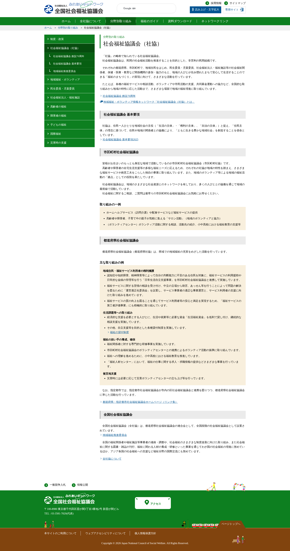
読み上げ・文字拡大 (207, 9)
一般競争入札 (58, 484)
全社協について (90, 21)
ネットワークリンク (215, 21)
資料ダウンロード (180, 21)
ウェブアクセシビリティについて (105, 533)
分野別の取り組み (68, 27)
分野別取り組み (120, 21)
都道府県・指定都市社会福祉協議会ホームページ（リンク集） (140, 402)
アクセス (155, 503)
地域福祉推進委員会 (115, 435)
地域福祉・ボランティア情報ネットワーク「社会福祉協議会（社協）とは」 (149, 102)
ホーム (66, 21)
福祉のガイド (150, 21)
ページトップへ (231, 523)
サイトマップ (238, 3)
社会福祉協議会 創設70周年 (119, 96)
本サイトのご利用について (60, 533)
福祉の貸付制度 (119, 332)
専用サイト (232, 9)
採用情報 (216, 3)
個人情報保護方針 (145, 533)
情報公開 (82, 484)
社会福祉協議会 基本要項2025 (120, 139)
